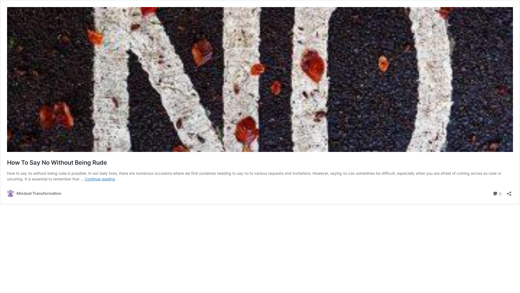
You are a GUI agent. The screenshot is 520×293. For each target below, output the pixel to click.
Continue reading (100, 179)
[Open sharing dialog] (509, 192)
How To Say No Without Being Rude (57, 162)
